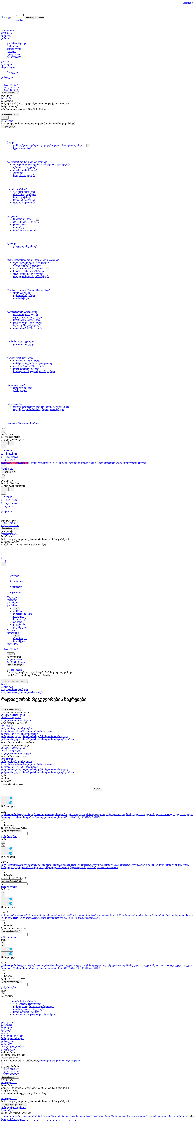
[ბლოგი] (74, 1119)
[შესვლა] (2, 551)
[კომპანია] (58, 1119)
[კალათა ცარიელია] (29, 1119)
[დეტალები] (68, 1119)
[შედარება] (7, 803)
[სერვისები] (49, 1119)
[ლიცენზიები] (61, 1119)
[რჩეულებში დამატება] (7, 798)
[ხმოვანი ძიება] (5, 443)
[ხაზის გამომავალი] (6, 792)
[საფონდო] (42, 1119)
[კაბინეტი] (36, 1119)
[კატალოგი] (26, 1119)
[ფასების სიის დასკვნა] (9, 792)
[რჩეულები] (33, 1119)
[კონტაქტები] (46, 1119)
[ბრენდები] (52, 1119)
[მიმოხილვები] (55, 1119)
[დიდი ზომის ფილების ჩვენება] (2, 792)
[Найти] (11, 443)
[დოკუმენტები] (64, 1119)
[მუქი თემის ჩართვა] (5, 118)
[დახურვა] (3, 564)
